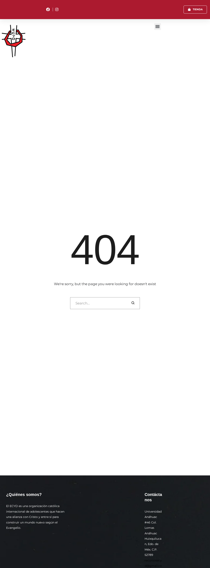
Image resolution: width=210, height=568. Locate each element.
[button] (195, 10)
